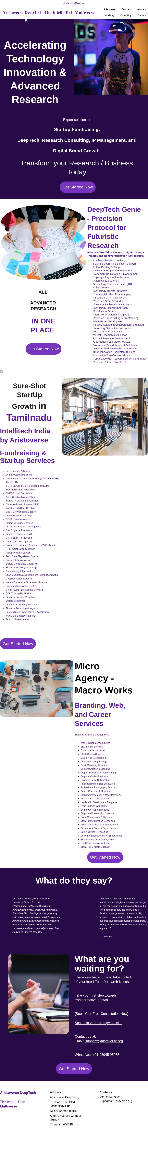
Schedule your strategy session (98, 1023)
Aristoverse (109, 9)
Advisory (109, 15)
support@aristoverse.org (104, 1041)
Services (126, 9)
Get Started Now (77, 187)
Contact (142, 15)
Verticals (141, 9)
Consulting (126, 15)
